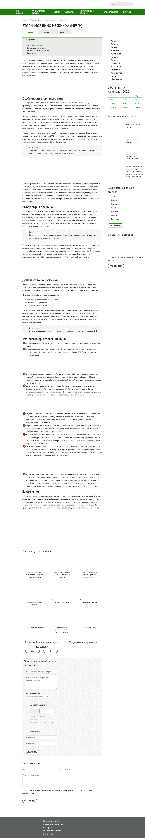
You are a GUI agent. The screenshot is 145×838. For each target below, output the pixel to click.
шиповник (116, 79)
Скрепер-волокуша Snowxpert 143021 (132, 141)
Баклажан (115, 219)
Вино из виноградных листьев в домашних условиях (62, 574)
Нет (50, 651)
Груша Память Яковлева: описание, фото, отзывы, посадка (134, 156)
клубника (116, 53)
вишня (114, 44)
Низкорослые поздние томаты (134, 125)
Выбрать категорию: (34, 693)
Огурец (114, 200)
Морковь (114, 215)
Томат (113, 196)
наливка (115, 63)
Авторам (47, 827)
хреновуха (116, 72)
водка (114, 47)
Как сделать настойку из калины (35, 628)
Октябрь (113, 107)
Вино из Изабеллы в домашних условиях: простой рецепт (89, 574)
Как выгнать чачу (90, 627)
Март (137, 96)
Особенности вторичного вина (37, 43)
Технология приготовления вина (38, 50)
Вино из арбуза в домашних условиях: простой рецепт (62, 629)
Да (32, 651)
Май (125, 100)
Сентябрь (137, 103)
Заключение (31, 53)
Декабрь (137, 107)
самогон (115, 69)
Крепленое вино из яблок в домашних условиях (90, 601)
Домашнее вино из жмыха (36, 48)
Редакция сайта (51, 821)
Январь (113, 96)
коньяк (114, 57)
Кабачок (114, 211)
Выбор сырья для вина (34, 45)
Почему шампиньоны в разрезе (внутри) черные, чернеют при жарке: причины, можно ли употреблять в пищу (134, 171)
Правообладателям (53, 824)
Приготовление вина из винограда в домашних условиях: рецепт (34, 574)
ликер (114, 60)
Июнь (137, 100)
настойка (116, 66)
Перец (113, 207)
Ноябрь (125, 107)
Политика (48, 833)
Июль (113, 103)
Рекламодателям (52, 830)
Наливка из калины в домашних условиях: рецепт (34, 602)
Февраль (125, 96)
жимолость (117, 50)
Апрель (113, 100)
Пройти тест (116, 266)
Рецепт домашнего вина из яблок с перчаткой (62, 601)
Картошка (115, 204)
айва (113, 41)
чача (113, 76)
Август (125, 103)
